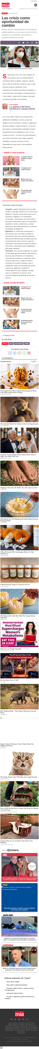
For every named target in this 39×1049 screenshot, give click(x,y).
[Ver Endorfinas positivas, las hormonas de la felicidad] (11, 321)
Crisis (11, 343)
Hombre (16, 1026)
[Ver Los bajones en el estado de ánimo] (11, 287)
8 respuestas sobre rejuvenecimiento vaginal (26, 191)
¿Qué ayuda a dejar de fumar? (14, 993)
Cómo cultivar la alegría (12, 982)
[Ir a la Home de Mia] (19, 1013)
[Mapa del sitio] (27, 1019)
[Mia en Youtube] (19, 1019)
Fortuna (9, 1026)
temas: (5, 343)
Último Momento (7, 8)
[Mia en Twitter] (15, 1019)
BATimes (21, 1032)
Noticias (21, 1024)
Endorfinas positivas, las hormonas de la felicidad (27, 322)
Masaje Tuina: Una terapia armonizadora (27, 180)
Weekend (24, 1026)
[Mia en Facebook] (11, 1019)
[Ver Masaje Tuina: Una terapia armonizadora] (11, 298)
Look (17, 1029)
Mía (28, 1029)
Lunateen (34, 1029)
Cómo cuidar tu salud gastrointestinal (16, 985)
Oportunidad (19, 343)
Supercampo (9, 1029)
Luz (23, 1029)
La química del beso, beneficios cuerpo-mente (22, 107)
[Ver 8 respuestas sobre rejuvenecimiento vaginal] (11, 310)
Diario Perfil (12, 1024)
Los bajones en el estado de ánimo (26, 168)
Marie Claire (29, 1024)
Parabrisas (33, 1026)
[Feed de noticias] (23, 1019)
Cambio (27, 343)
